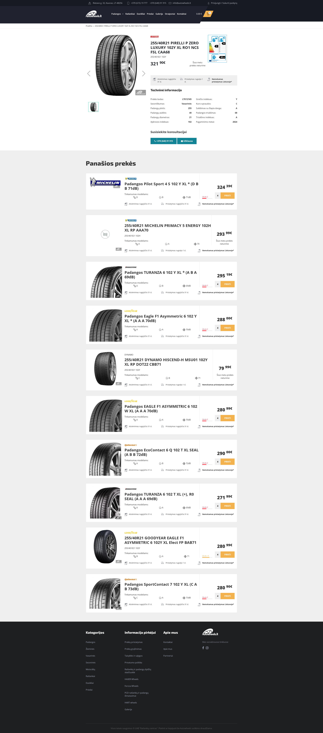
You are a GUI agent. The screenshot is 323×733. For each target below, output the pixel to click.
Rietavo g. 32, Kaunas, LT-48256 (107, 3)
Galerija (159, 13)
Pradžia (89, 26)
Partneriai (168, 655)
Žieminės (90, 649)
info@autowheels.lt (182, 3)
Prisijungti (216, 3)
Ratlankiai (130, 13)
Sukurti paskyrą (229, 3)
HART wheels (131, 702)
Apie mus (167, 649)
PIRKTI (227, 195)
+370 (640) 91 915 (158, 3)
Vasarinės (90, 655)
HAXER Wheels (131, 679)
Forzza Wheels (131, 686)
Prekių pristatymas (134, 642)
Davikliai (141, 13)
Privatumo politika (133, 662)
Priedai (150, 13)
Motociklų (90, 669)
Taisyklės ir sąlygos (134, 655)
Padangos (116, 13)
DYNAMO (129, 354)
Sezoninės (91, 662)
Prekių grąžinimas (133, 649)
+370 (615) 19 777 (138, 3)
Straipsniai (170, 13)
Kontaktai (181, 13)
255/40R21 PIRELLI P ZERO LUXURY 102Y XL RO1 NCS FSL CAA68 (121, 26)
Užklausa (188, 141)
